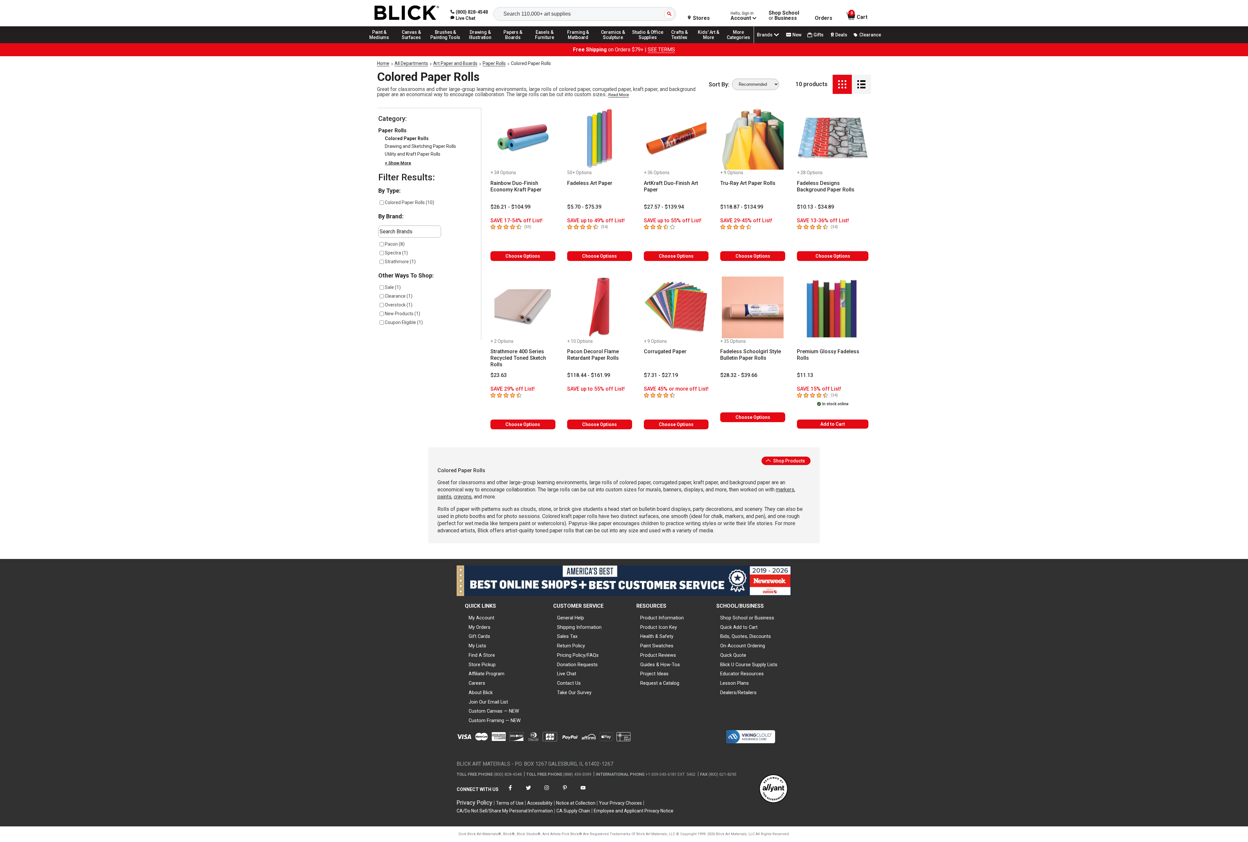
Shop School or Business (747, 618)
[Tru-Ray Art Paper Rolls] (752, 139)
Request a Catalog (659, 683)
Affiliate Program (486, 674)
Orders (823, 18)
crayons (463, 497)
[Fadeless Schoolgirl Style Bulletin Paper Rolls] (752, 307)
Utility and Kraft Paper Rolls (412, 154)
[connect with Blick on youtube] (583, 792)
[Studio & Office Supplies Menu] (648, 43)
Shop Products (788, 460)
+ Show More (398, 163)
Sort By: (718, 84)
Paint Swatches (656, 646)
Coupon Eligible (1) (404, 322)
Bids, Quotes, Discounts (745, 636)
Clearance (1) (398, 296)
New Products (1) (402, 313)
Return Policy (571, 646)
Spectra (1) (396, 252)
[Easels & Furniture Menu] (546, 43)
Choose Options (522, 256)
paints (444, 497)
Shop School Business (784, 15)
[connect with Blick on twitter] (528, 792)
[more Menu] (738, 43)
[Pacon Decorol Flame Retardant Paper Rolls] (599, 307)
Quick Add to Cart (739, 627)
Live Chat (566, 674)
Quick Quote (733, 655)
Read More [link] (618, 94)
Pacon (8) (395, 244)
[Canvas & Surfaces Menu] (412, 43)
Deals (841, 34)
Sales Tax (567, 636)
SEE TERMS (661, 49)
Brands (765, 34)
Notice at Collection (575, 803)
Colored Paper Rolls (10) (409, 202)
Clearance (870, 34)
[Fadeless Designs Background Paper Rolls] (832, 139)
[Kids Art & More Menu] (711, 43)
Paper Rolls (494, 63)
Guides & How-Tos (660, 664)
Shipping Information (579, 627)
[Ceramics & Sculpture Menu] (613, 43)
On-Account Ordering (742, 646)
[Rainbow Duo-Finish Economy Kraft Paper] (522, 139)
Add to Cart (832, 424)
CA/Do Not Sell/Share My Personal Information (505, 810)
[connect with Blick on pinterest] (564, 792)
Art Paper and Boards (455, 63)
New (796, 34)
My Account (481, 618)
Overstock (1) (398, 304)
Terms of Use (510, 803)
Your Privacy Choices (620, 803)
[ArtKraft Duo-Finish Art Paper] (676, 139)
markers (785, 489)
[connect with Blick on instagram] (546, 792)
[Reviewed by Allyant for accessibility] (773, 789)
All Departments (411, 63)
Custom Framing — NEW (495, 720)
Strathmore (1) (400, 261)
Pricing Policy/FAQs (578, 655)
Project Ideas (654, 674)
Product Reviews (658, 655)
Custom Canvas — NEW (494, 711)
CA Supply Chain (573, 810)
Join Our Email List (488, 702)
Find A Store (482, 655)
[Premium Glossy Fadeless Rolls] (832, 307)
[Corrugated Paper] (676, 307)
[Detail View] (861, 84)
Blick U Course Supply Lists (748, 664)
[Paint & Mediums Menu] (381, 43)
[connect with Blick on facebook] (510, 792)
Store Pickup (482, 664)
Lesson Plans (734, 683)
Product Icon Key (658, 627)
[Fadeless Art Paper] (599, 139)
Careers (477, 683)
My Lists (477, 646)
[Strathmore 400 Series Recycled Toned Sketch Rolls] (522, 307)
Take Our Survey (574, 692)
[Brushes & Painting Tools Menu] (445, 43)
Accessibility (539, 803)
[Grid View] (842, 84)
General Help (570, 618)
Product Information (662, 618)
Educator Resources (742, 674)
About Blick (481, 692)
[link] (462, 18)
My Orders (479, 627)
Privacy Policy (474, 802)
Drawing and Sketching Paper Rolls (420, 146)
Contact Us (569, 683)
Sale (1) (393, 287)
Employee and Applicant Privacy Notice (633, 810)
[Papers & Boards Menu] (515, 43)
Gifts (818, 34)
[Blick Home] (406, 13)
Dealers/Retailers (738, 692)
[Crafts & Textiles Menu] (682, 43)
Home (383, 63)
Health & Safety (656, 636)
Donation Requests (577, 664)
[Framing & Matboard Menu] (578, 43)
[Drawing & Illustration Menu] (480, 43)
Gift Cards (479, 636)
